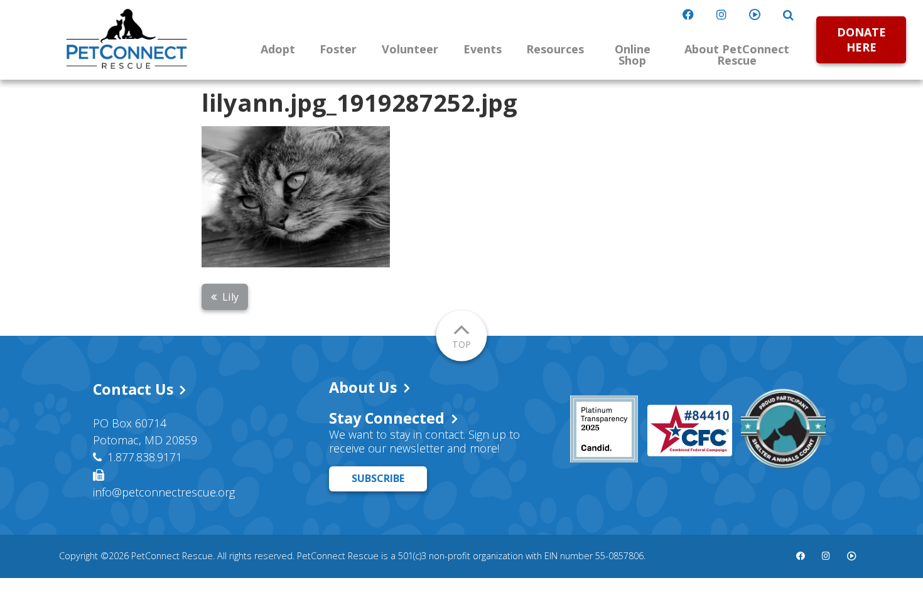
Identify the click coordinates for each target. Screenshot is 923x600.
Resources (555, 48)
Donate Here (861, 39)
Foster (338, 48)
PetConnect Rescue (127, 39)
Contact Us (133, 389)
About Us (363, 387)
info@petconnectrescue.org (164, 492)
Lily (230, 297)
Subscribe (378, 478)
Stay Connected (387, 418)
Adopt (278, 48)
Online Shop (632, 54)
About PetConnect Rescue (736, 54)
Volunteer (410, 48)
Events (482, 48)
